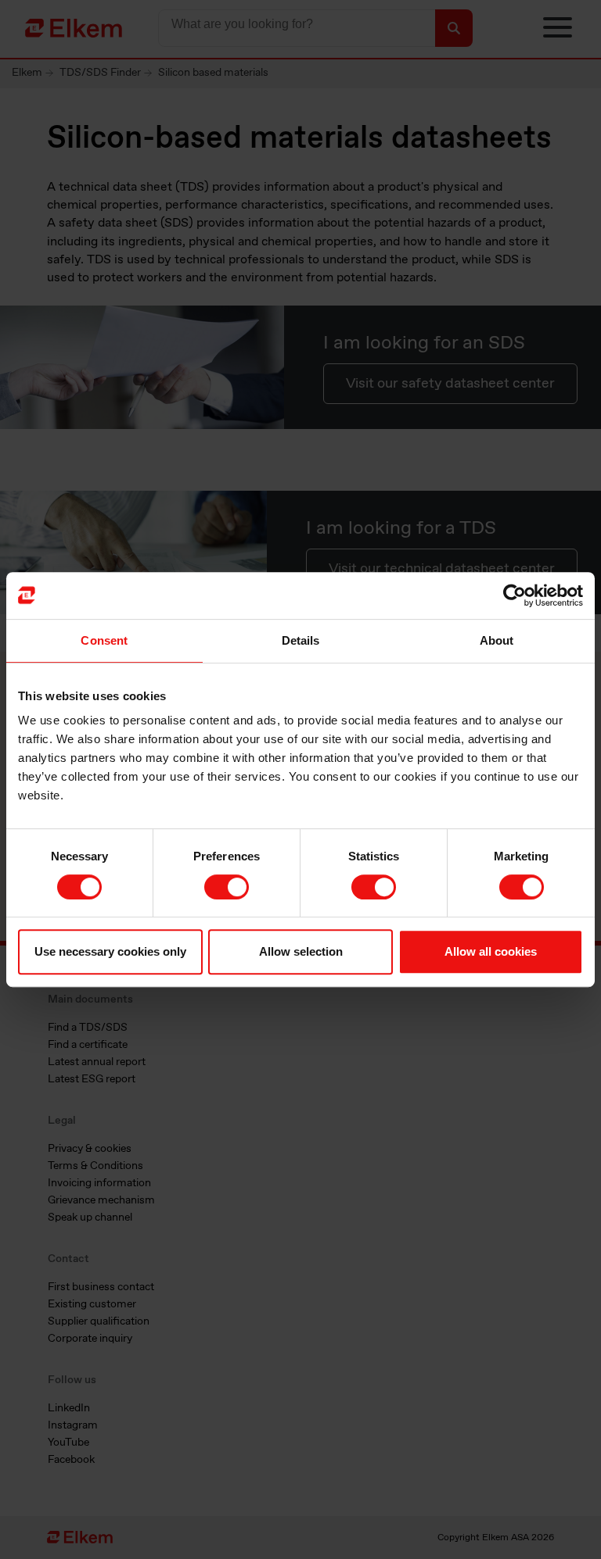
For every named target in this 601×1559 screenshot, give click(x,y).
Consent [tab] (104, 640)
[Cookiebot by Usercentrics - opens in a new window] (514, 595)
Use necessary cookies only (110, 951)
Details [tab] (301, 640)
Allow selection (301, 951)
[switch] (226, 886)
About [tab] (497, 640)
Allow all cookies (490, 951)
